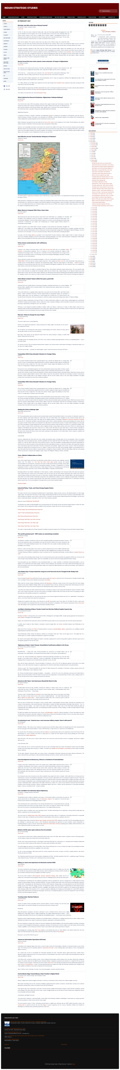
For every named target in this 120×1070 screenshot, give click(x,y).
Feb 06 (93, 243)
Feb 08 (93, 240)
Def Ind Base (7, 38)
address (33, 235)
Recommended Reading (45, 17)
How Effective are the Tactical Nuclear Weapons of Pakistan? (37, 136)
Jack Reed (47, 73)
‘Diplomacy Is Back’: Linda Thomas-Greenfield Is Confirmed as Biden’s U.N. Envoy (43, 645)
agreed (50, 115)
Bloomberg (49, 583)
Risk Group (37, 930)
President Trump (60, 82)
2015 (91, 264)
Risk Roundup (60, 931)
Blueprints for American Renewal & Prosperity (73, 419)
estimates (69, 51)
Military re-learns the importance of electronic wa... (102, 200)
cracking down (21, 1005)
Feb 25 (93, 211)
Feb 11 (93, 235)
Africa (5, 26)
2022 (91, 140)
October (93, 146)
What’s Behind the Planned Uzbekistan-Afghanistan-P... (103, 166)
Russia (5, 66)
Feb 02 (93, 250)
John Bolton (47, 579)
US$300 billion (21, 261)
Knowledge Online (13, 17)
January (93, 254)
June (92, 153)
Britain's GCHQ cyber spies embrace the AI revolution (34, 830)
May (92, 155)
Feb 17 (93, 224)
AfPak (5, 23)
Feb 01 (93, 252)
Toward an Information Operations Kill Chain (32, 939)
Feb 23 (93, 214)
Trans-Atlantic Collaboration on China (30, 455)
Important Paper (32, 17)
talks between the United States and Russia (51, 823)
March (92, 158)
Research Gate (82, 17)
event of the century (49, 122)
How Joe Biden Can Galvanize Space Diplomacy (33, 790)
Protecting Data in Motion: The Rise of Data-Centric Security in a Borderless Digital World (28, 1021)
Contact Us (111, 17)
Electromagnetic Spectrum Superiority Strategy (44, 875)
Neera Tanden (21, 617)
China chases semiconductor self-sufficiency (32, 243)
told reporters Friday (41, 92)
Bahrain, (47, 731)
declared (38, 694)
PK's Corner (102, 17)
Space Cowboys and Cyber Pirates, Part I (13, 1032)
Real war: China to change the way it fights (31, 315)
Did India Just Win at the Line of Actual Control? (33, 25)
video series (50, 962)
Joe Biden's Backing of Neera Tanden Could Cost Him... (103, 188)
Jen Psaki (34, 629)
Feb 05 (93, 245)
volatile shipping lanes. (31, 735)
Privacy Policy (64, 1044)
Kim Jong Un (53, 578)
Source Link (20, 28)
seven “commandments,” (27, 964)
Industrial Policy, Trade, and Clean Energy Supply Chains (35, 488)
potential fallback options (59, 629)
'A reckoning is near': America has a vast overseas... (102, 193)
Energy (6, 43)
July (92, 151)
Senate (60, 624)
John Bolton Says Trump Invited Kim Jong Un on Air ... (103, 187)
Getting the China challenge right (28, 409)
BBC (49, 601)
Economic (6, 40)
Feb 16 (93, 226)
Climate (6, 35)
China (5, 32)
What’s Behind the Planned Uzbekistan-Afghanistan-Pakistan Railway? (40, 97)
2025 (91, 134)
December (93, 143)
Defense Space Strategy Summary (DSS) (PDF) (46, 820)
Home (3, 17)
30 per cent (60, 261)
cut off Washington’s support (50, 712)
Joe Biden (24, 615)
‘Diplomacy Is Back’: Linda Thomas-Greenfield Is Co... (103, 190)
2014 (91, 266)
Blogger (73, 1064)
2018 (91, 259)
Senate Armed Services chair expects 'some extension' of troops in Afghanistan (43, 61)
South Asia (7, 68)
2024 (91, 136)
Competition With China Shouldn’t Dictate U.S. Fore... (103, 176)
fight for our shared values (28, 697)
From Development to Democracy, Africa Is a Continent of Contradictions (40, 759)
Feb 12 (93, 233)
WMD (5, 81)
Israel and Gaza (6, 59)
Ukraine (6, 78)
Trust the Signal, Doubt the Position (12, 1039)
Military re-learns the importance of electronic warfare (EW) (37, 862)
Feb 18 (93, 223)
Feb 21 (93, 218)
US (4, 75)
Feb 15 (93, 228)
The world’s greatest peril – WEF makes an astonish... (103, 185)
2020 (91, 256)
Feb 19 (93, 221)
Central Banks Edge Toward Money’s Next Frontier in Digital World (38, 974)
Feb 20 (93, 219)
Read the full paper (22, 483)
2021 (91, 141)
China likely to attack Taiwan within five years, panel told (35, 279)
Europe (5, 46)
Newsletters (71, 17)
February (93, 160)
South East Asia (7, 72)
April (92, 156)
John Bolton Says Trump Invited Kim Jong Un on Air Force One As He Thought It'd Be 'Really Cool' (48, 571)
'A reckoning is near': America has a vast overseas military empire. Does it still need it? (45, 720)
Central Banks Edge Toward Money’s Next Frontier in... (103, 205)
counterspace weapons (46, 798)
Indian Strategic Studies (21, 7)
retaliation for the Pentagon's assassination (61, 748)
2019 (91, 258)
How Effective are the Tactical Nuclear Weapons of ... (103, 168)
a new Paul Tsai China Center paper (43, 462)
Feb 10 (93, 236)
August (92, 150)
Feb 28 (93, 161)
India (5, 55)
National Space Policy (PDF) (34, 815)
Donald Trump (29, 578)
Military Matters (60, 17)
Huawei (76, 262)
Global (6, 49)
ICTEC (22, 17)
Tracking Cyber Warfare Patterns (28, 897)
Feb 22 (93, 216)
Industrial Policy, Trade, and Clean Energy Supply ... (102, 183)
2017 (91, 261)
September (93, 148)
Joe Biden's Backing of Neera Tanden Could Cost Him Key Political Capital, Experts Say (45, 609)
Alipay (44, 1005)
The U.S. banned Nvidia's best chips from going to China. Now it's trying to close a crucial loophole (24, 1035)
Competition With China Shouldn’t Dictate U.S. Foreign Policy (37, 354)
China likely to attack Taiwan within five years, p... (102, 173)
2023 (91, 138)
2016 (91, 263)
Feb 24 (93, 212)
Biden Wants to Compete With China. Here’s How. (33, 210)
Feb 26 (93, 209)
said (35, 656)
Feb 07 (93, 241)
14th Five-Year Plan (47, 249)
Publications (92, 17)
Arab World (7, 29)
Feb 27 (93, 207)
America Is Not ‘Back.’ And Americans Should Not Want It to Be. (37, 681)
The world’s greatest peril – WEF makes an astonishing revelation (38, 534)
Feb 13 (93, 231)
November (93, 144)
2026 (91, 133)
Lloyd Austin (39, 89)
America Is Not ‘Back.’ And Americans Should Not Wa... (103, 192)
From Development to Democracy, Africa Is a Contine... (103, 195)
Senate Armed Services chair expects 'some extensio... (103, 164)
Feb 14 (93, 230)
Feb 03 (93, 248)
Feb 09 (93, 238)
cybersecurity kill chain (48, 947)
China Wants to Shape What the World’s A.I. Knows (15, 1028)
